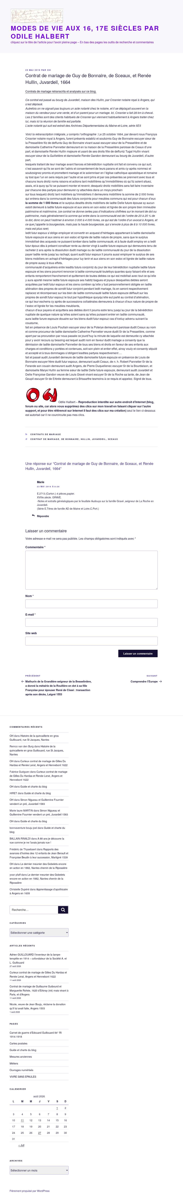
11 (22, 1120)
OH (49, 70)
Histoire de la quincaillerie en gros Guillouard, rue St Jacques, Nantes (37, 750)
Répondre (43, 516)
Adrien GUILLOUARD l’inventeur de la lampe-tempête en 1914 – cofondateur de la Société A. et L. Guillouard (38, 958)
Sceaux (113, 439)
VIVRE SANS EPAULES (23, 1076)
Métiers (14, 1063)
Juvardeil (99, 439)
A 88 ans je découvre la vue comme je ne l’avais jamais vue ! (37, 840)
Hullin (85, 439)
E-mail (30, 614)
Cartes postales (18, 1043)
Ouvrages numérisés (21, 1070)
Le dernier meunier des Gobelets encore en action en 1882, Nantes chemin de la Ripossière (38, 866)
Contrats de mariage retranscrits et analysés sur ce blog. (60, 91)
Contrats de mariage (45, 434)
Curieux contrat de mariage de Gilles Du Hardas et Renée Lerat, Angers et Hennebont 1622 (38, 775)
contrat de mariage (45, 439)
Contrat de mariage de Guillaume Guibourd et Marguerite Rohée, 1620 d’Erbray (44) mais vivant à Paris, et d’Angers (39, 990)
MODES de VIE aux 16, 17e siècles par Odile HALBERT (85, 32)
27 (39, 1132)
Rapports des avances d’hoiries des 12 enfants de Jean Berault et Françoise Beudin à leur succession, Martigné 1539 (39, 853)
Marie (40, 482)
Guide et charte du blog (33, 786)
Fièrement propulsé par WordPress (30, 1191)
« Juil (21, 1145)
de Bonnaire (70, 439)
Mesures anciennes (21, 1056)
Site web (31, 633)
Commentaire (35, 547)
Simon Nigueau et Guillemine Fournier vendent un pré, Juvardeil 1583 (39, 812)
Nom (29, 596)
